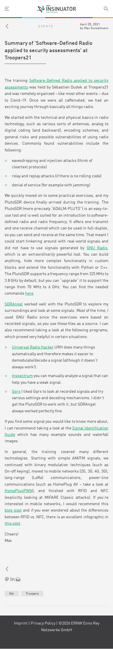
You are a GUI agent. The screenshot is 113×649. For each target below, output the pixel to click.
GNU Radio (97, 248)
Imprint (21, 623)
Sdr (11, 593)
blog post (13, 510)
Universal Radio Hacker (33, 347)
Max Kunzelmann (96, 28)
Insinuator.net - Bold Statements (56, 9)
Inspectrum (22, 376)
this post (12, 523)
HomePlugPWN (18, 491)
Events (45, 26)
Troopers (32, 593)
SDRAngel (14, 304)
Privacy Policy (43, 623)
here (29, 293)
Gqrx (16, 392)
